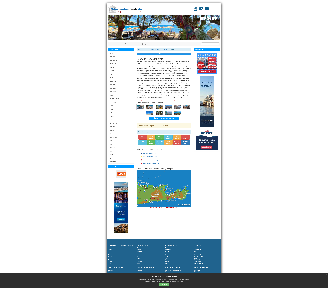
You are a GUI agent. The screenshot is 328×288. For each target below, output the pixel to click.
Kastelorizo (168, 249)
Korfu (109, 254)
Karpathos (139, 261)
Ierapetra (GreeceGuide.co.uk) (151, 163)
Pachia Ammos (114, 123)
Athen (195, 248)
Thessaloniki (197, 249)
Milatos (111, 105)
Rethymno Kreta (198, 256)
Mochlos (112, 116)
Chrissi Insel (113, 63)
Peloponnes (111, 271)
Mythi (111, 119)
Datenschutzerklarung (171, 271)
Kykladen (139, 270)
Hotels (137, 44)
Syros (166, 254)
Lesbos (110, 263)
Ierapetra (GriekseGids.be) (150, 156)
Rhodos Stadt (197, 251)
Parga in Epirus (198, 260)
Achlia (111, 53)
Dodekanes (140, 271)
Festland (128, 44)
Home (112, 44)
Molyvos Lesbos (198, 263)
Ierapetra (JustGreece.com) (150, 160)
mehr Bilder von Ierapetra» (165, 118)
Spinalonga (113, 147)
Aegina (167, 261)
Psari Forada (113, 137)
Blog (144, 44)
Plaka (111, 133)
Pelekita (112, 130)
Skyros (167, 260)
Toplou (111, 154)
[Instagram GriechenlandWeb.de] (201, 9)
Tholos (111, 151)
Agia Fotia (112, 56)
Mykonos (110, 253)
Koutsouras (113, 91)
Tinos (166, 256)
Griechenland (141, 49)
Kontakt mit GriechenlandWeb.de (174, 270)
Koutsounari (113, 88)
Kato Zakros (113, 84)
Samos (110, 256)
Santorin (110, 251)
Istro (111, 74)
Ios (137, 256)
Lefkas (110, 261)
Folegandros (168, 248)
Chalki (167, 251)
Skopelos (139, 251)
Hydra (167, 263)
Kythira (138, 258)
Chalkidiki (110, 270)
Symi (166, 253)
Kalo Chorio (113, 81)
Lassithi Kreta (165, 49)
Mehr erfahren (180, 281)
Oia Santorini (197, 261)
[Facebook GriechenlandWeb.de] (207, 9)
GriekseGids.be (198, 271)
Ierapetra (112, 70)
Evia (138, 260)
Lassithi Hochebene (115, 98)
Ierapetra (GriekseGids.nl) (150, 153)
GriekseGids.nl (198, 270)
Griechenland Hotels (164, 54)
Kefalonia (139, 254)
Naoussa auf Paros (199, 254)
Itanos (111, 77)
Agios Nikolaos (113, 60)
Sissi (111, 140)
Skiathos (139, 249)
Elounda (112, 67)
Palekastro (112, 126)
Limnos (139, 253)
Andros (167, 258)
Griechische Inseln (151, 49)
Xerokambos (113, 161)
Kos (109, 258)
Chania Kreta (197, 253)
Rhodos (110, 249)
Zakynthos (111, 260)
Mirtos (111, 109)
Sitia (111, 144)
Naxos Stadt (197, 258)
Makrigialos (113, 102)
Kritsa (111, 95)
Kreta (158, 49)
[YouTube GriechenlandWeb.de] (195, 9)
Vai (110, 158)
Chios (138, 263)
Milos (138, 248)
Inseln (119, 44)
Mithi (111, 112)
